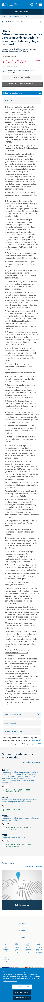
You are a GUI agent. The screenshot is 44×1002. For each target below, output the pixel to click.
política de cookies (10, 981)
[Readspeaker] (41, 22)
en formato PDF (36, 744)
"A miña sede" (35, 740)
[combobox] (16, 56)
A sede (22, 931)
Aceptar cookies (22, 998)
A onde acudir (11, 723)
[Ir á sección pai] (3, 22)
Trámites (22, 924)
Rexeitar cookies (22, 992)
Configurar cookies (22, 987)
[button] (36, 4)
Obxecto (8, 100)
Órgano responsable (13, 731)
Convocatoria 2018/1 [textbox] (9, 56)
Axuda (22, 938)
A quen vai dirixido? (13, 715)
